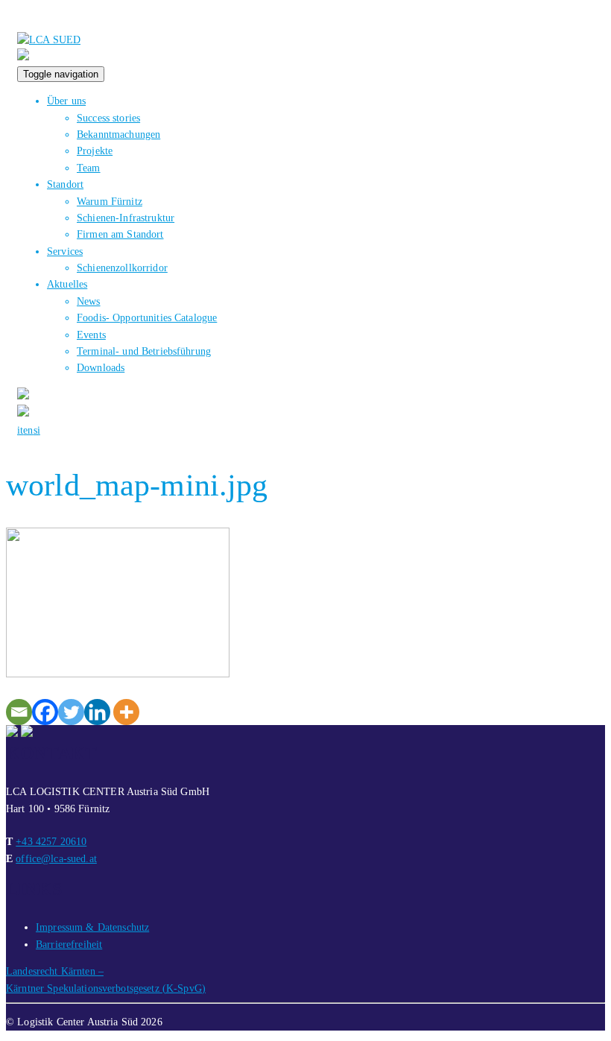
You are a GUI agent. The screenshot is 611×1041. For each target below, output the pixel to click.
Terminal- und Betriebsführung (144, 351)
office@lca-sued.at (56, 858)
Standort (65, 184)
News (89, 301)
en (28, 430)
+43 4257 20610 (51, 841)
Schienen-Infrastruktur (125, 218)
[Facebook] (45, 712)
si (37, 430)
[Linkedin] (97, 712)
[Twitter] (71, 712)
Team (89, 168)
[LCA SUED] (48, 39)
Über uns (66, 101)
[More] (126, 712)
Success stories (108, 118)
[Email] (19, 712)
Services (65, 251)
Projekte (95, 150)
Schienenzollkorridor (122, 267)
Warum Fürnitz (109, 201)
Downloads (100, 367)
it (20, 430)
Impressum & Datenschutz (92, 927)
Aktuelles (67, 284)
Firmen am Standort (120, 234)
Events (91, 335)
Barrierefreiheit (69, 944)
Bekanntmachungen (118, 134)
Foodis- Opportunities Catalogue (147, 317)
